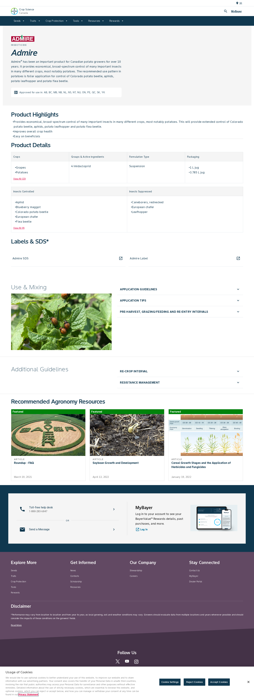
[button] (180, 289)
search (226, 11)
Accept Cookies (219, 682)
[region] (127, 682)
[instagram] (136, 663)
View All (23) (19, 179)
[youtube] (127, 662)
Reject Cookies (194, 682)
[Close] (248, 682)
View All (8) (19, 228)
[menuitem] (19, 21)
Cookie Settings (169, 682)
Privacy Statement (28, 694)
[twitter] (118, 662)
